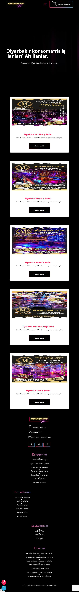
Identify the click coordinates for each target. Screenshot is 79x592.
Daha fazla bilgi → (39, 146)
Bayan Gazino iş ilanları (39, 467)
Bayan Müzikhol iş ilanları (39, 471)
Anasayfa (25, 63)
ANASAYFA (39, 531)
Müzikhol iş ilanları (39, 483)
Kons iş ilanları (22, 516)
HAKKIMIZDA (40, 535)
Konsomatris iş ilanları (22, 497)
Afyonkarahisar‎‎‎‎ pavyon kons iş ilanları (39, 557)
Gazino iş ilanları (22, 512)
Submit (2, 591)
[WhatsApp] (3, 588)
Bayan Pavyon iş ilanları (39, 475)
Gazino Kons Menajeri (39, 460)
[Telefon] (3, 582)
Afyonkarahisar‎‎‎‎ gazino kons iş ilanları (39, 572)
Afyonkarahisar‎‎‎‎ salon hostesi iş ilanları (39, 553)
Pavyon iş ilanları (22, 509)
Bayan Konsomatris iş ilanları (40, 463)
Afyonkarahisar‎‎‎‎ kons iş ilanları (39, 565)
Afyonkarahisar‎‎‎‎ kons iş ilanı (39, 568)
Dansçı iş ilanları (22, 505)
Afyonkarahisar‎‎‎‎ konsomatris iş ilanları (39, 561)
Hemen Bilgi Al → (64, 4)
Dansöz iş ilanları (39, 479)
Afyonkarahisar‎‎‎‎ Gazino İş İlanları (39, 576)
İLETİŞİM (40, 539)
